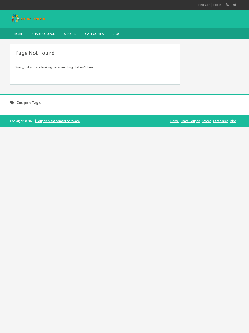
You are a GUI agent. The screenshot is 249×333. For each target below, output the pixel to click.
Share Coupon (43, 33)
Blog (116, 33)
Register (204, 4)
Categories (94, 33)
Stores (70, 33)
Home (18, 33)
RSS (227, 4)
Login (217, 4)
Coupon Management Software (58, 121)
